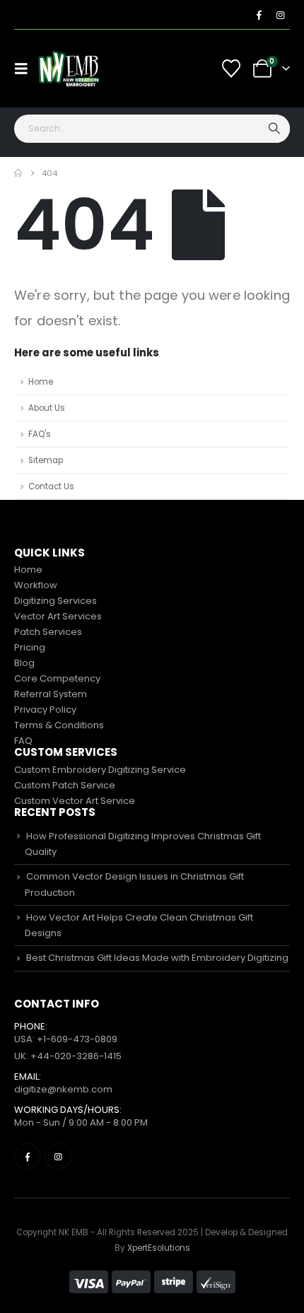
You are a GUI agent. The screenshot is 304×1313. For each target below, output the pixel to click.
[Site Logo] (68, 68)
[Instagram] (280, 15)
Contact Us (51, 486)
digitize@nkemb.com (63, 1089)
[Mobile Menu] (25, 69)
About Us (46, 408)
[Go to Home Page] (18, 173)
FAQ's (39, 434)
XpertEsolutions (158, 1248)
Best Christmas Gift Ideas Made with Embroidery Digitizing (157, 957)
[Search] (275, 129)
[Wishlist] (231, 68)
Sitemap (45, 460)
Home (40, 381)
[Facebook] (259, 15)
